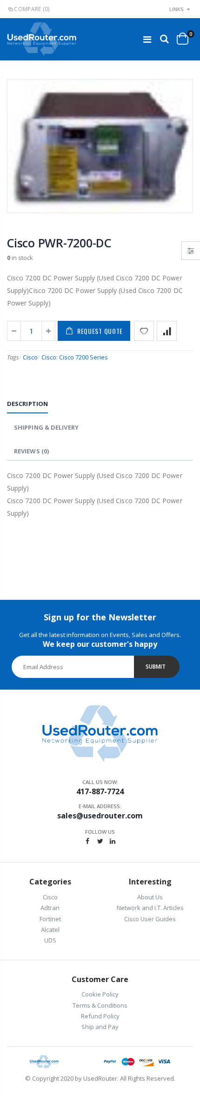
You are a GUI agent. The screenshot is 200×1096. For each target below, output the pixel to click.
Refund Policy (100, 1016)
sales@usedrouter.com (100, 815)
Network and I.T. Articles (150, 907)
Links (176, 9)
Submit (156, 667)
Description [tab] (27, 403)
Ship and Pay (100, 1027)
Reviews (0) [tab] (31, 451)
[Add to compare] (167, 331)
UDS (50, 940)
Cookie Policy (100, 994)
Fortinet (50, 919)
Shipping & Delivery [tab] (46, 427)
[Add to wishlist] (144, 331)
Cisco (30, 357)
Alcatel (50, 929)
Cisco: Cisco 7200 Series (74, 357)
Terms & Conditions (100, 1005)
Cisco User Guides (150, 919)
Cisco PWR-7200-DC (59, 243)
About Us (150, 897)
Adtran (50, 907)
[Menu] (147, 39)
